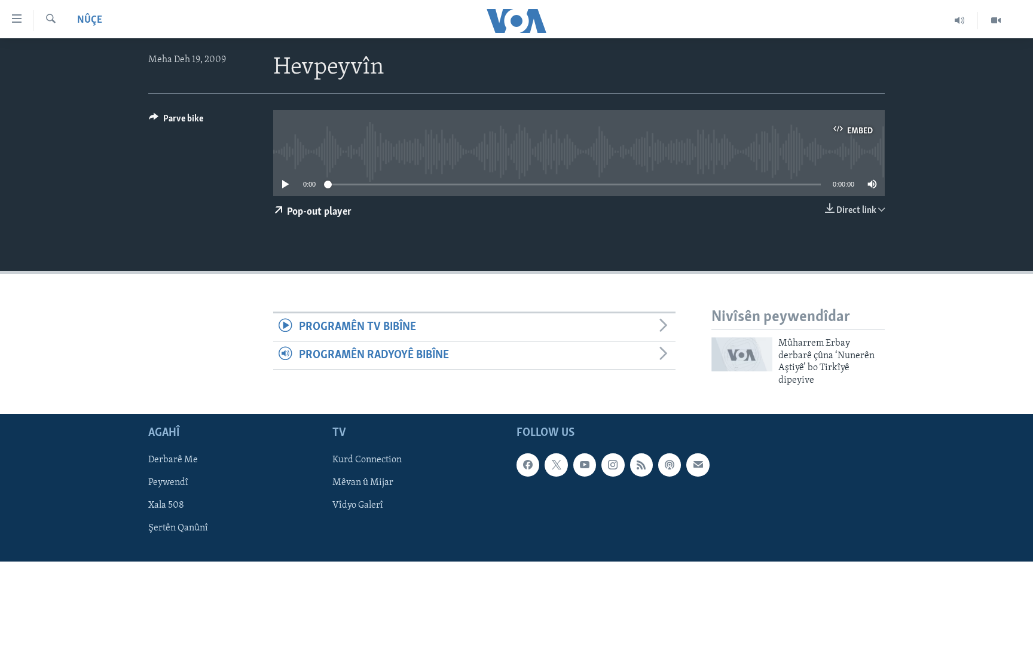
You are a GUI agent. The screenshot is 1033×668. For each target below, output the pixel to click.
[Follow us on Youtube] (584, 464)
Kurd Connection (367, 460)
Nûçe (89, 20)
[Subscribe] (697, 464)
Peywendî (168, 482)
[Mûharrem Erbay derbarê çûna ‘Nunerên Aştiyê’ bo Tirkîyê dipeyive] (741, 354)
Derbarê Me (173, 460)
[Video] (996, 20)
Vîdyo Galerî (357, 505)
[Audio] (960, 20)
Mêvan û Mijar (362, 482)
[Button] (176, 121)
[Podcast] (669, 464)
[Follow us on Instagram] (612, 464)
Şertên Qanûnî (178, 528)
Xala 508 (166, 505)
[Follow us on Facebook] (527, 464)
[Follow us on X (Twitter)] (556, 464)
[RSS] (641, 464)
